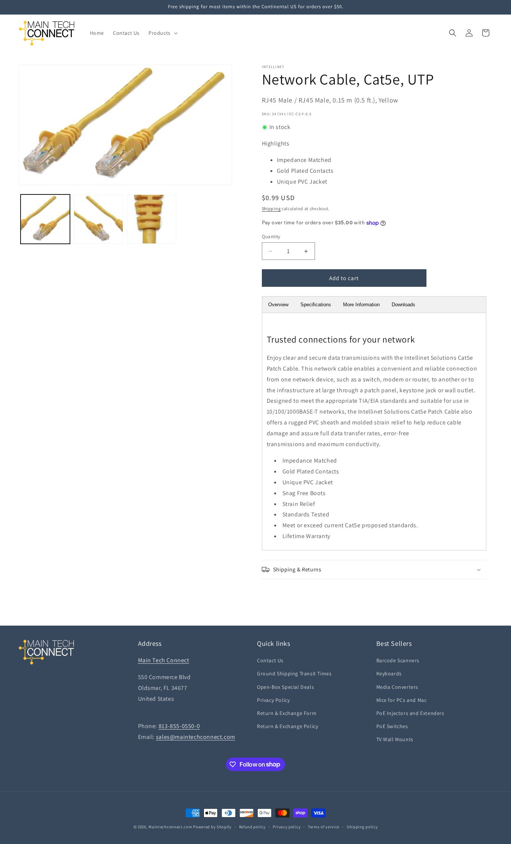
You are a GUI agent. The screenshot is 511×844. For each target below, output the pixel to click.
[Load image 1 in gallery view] (45, 219)
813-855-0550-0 (179, 726)
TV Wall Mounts (394, 739)
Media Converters (397, 687)
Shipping (271, 208)
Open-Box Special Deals (285, 687)
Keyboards (389, 673)
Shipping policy (362, 826)
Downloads (403, 304)
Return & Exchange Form (286, 713)
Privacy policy (286, 826)
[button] (162, 33)
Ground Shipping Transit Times (294, 673)
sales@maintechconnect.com (195, 737)
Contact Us (270, 660)
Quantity (271, 236)
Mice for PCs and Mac (401, 700)
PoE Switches (392, 726)
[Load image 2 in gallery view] (98, 219)
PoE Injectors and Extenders (410, 713)
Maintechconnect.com (170, 826)
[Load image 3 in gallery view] (151, 219)
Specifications (315, 304)
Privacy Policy (273, 700)
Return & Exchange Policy (287, 726)
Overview (278, 304)
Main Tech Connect (163, 660)
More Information (361, 304)
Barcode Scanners (398, 660)
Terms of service (323, 826)
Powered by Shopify (212, 826)
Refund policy (252, 826)
